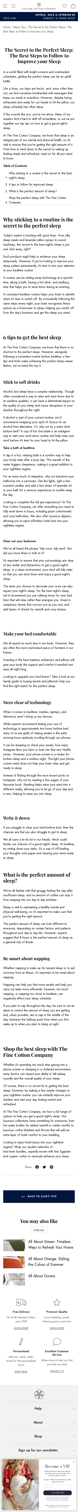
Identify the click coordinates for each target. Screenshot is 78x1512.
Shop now (21, 1371)
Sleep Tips (19, 27)
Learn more (21, 1328)
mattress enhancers (42, 660)
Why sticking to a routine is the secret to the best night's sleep (40, 175)
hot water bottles (14, 1125)
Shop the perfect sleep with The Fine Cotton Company (37, 200)
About (38, 1422)
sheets (25, 609)
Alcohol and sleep (15, 391)
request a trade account (60, 1507)
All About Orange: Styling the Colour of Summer (48, 1261)
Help (38, 1408)
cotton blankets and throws (32, 1130)
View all (39, 1229)
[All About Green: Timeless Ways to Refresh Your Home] (14, 1245)
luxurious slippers (60, 516)
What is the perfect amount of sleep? (33, 191)
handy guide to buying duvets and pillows (29, 681)
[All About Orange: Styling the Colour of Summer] (14, 1262)
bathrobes (22, 516)
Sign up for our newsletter (38, 1450)
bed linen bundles (14, 1151)
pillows (65, 660)
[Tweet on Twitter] (44, 1166)
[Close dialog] (73, 1461)
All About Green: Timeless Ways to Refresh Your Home (50, 1244)
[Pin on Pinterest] (51, 1166)
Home (6, 27)
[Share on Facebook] (37, 1166)
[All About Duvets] (14, 1279)
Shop (38, 1436)
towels (67, 511)
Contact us (57, 1370)
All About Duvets (41, 1276)
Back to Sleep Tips (42, 1196)
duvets (22, 604)
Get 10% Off (57, 1492)
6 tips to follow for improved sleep (31, 184)
